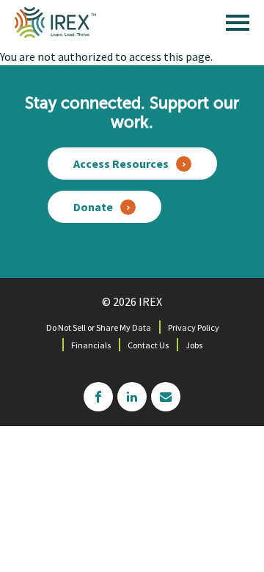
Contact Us (148, 345)
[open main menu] (237, 26)
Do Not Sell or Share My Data (98, 327)
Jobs (194, 345)
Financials (91, 345)
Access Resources (121, 163)
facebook (98, 396)
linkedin (132, 396)
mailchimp (165, 396)
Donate (93, 206)
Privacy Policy (193, 327)
